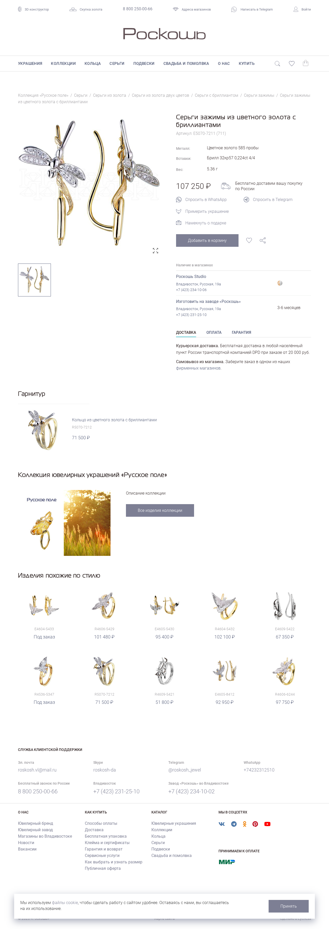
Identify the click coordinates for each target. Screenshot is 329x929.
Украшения (30, 63)
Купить (246, 63)
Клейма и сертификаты (107, 842)
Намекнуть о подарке (205, 223)
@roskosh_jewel (184, 770)
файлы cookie (65, 902)
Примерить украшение (207, 211)
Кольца (93, 63)
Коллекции (63, 63)
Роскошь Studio (191, 276)
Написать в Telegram (256, 9)
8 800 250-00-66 (137, 8)
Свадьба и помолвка (186, 63)
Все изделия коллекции (160, 510)
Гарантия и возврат (104, 849)
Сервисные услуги (102, 855)
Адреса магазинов (196, 9)
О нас (224, 63)
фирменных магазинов (198, 368)
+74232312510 (259, 770)
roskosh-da (104, 770)
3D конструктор (37, 9)
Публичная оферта (103, 868)
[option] (89, 184)
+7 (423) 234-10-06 (191, 290)
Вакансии (27, 849)
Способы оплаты (101, 823)
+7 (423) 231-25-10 (191, 315)
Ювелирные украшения (173, 823)
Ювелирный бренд (35, 823)
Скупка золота (91, 9)
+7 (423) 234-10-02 (191, 791)
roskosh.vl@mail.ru (37, 770)
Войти (306, 9)
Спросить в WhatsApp (206, 199)
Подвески (144, 63)
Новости (26, 842)
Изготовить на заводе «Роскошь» (208, 301)
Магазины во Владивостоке (45, 836)
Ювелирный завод (35, 829)
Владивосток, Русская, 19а (198, 284)
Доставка (94, 829)
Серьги (116, 63)
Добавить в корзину (207, 240)
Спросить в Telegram (273, 199)
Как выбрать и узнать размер (113, 862)
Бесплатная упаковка (106, 836)
